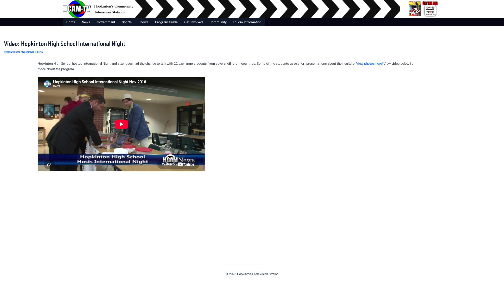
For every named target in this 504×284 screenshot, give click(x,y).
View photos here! (370, 63)
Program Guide (166, 22)
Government (106, 22)
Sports (127, 22)
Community (218, 22)
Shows (143, 22)
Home (70, 22)
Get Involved (193, 22)
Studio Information (247, 22)
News (86, 22)
